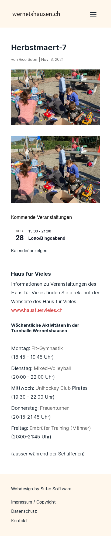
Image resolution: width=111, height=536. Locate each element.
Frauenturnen (55, 408)
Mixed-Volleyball (52, 368)
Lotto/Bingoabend (46, 238)
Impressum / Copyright (33, 502)
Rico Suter (28, 59)
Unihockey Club (53, 388)
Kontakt (19, 520)
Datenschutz (24, 511)
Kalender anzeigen (29, 250)
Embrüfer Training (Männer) (60, 428)
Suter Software (56, 488)
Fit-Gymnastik (47, 348)
